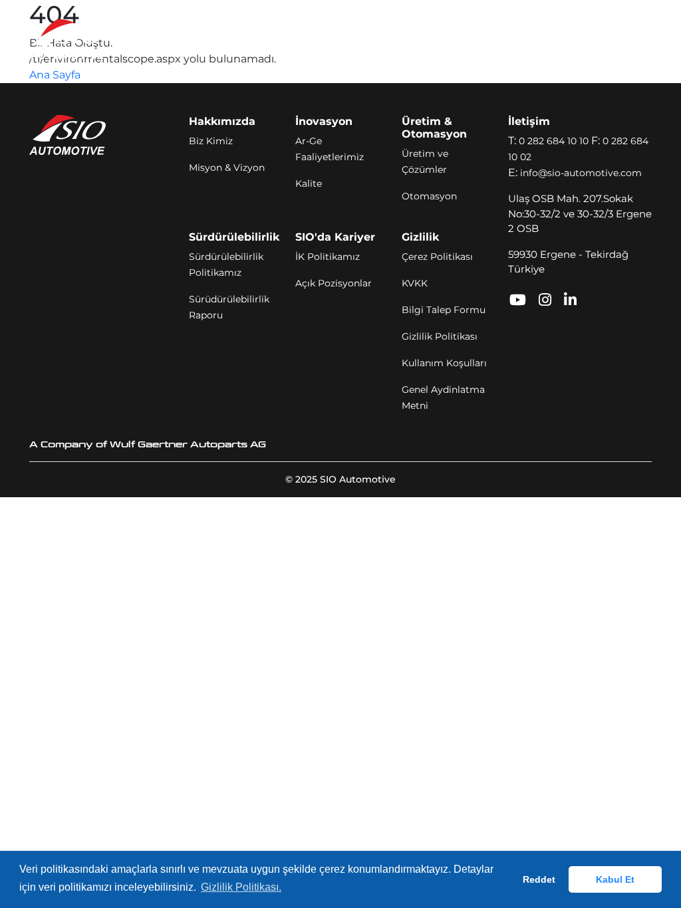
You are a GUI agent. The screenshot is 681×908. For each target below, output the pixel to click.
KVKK (415, 283)
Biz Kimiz (211, 141)
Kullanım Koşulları (444, 363)
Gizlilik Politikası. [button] (241, 887)
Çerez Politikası (437, 257)
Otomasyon (429, 196)
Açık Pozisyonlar (333, 283)
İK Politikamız (327, 257)
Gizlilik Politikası (439, 336)
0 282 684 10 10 (554, 141)
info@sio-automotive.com (581, 173)
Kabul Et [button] (615, 879)
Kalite (308, 183)
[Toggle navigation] (633, 39)
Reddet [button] (539, 879)
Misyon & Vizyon (227, 167)
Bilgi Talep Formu (443, 310)
